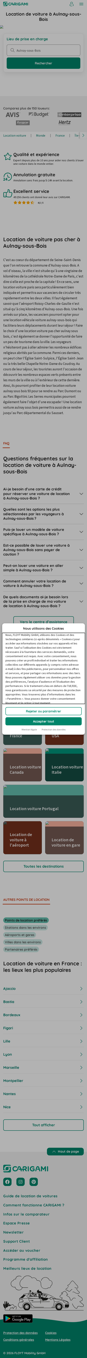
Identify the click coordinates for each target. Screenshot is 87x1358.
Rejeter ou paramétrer (43, 711)
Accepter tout (43, 721)
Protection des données (54, 729)
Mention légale (29, 729)
